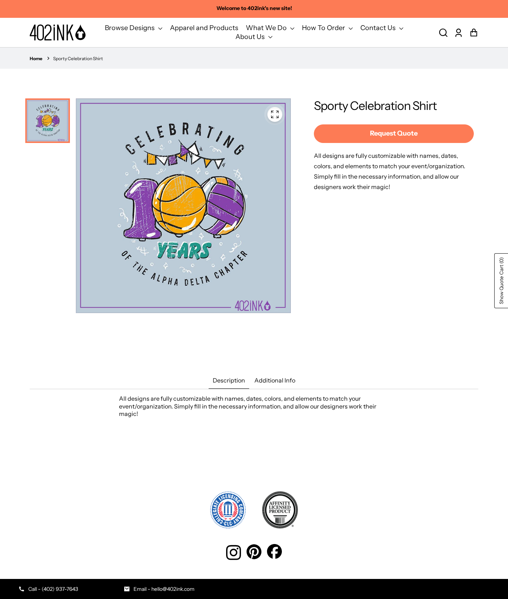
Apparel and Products (204, 28)
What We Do (267, 28)
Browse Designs (130, 28)
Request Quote (394, 133)
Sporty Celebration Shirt (78, 58)
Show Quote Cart (501, 280)
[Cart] (473, 32)
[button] (443, 32)
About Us (250, 37)
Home (36, 58)
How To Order (324, 28)
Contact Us (378, 28)
